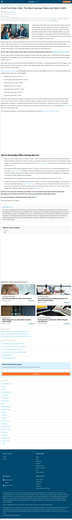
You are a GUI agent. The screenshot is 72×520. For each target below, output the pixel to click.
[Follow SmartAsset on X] (3, 482)
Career (4, 389)
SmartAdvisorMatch (40, 472)
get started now (38, 188)
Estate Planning (6, 406)
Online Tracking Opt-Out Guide (43, 488)
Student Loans (6, 441)
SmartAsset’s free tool (29, 184)
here (36, 197)
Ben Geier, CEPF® (8, 207)
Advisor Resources (7, 383)
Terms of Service (39, 479)
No (5, 232)
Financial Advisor (6, 409)
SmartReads (3, 5)
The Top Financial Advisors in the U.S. (12, 349)
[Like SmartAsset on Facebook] (3, 480)
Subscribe (36, 374)
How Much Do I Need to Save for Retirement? (14, 352)
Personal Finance (6, 426)
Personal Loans (6, 429)
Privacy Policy (39, 481)
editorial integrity (14, 17)
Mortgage (4, 423)
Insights (4, 412)
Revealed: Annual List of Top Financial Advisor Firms (15, 331)
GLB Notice (38, 486)
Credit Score (5, 398)
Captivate (38, 463)
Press (37, 470)
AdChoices (38, 484)
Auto (3, 386)
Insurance (4, 415)
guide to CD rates (66, 105)
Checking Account (11, 5)
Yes (5, 230)
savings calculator (43, 163)
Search (37, 457)
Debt (3, 403)
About (37, 459)
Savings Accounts (19, 5)
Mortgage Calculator (7, 355)
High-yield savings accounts (8, 71)
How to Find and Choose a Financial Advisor (14, 346)
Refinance (4, 432)
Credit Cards (5, 395)
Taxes (3, 443)
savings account (15, 170)
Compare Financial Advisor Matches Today (13, 343)
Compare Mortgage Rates (9, 358)
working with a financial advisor (60, 52)
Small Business (6, 438)
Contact (4, 457)
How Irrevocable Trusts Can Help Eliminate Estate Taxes (16, 336)
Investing (4, 418)
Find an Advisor (66, 1)
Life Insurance (5, 421)
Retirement (5, 435)
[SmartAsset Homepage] (34, 1)
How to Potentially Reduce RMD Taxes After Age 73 (15, 334)
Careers (4, 459)
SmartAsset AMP (39, 465)
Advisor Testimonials (40, 467)
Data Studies (5, 400)
